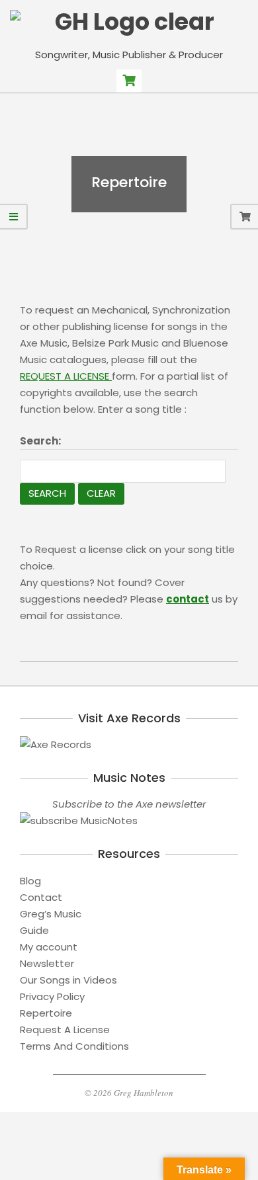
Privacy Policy (52, 996)
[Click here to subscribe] (129, 820)
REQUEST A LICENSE (66, 376)
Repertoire (46, 1013)
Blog (30, 881)
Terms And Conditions (74, 1046)
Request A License (65, 1029)
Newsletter (47, 963)
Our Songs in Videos (68, 980)
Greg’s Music (50, 914)
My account (48, 947)
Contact (41, 897)
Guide (34, 930)
